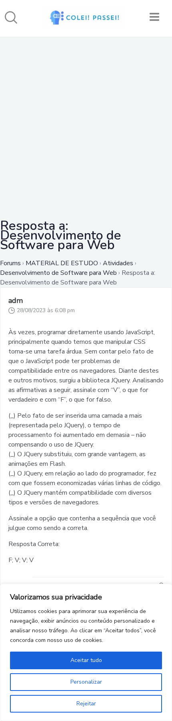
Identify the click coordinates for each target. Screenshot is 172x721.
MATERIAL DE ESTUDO (62, 263)
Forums (10, 263)
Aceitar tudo (86, 660)
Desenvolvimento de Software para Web (58, 272)
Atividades (118, 263)
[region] (86, 652)
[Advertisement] (86, 123)
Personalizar (86, 682)
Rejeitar (86, 703)
